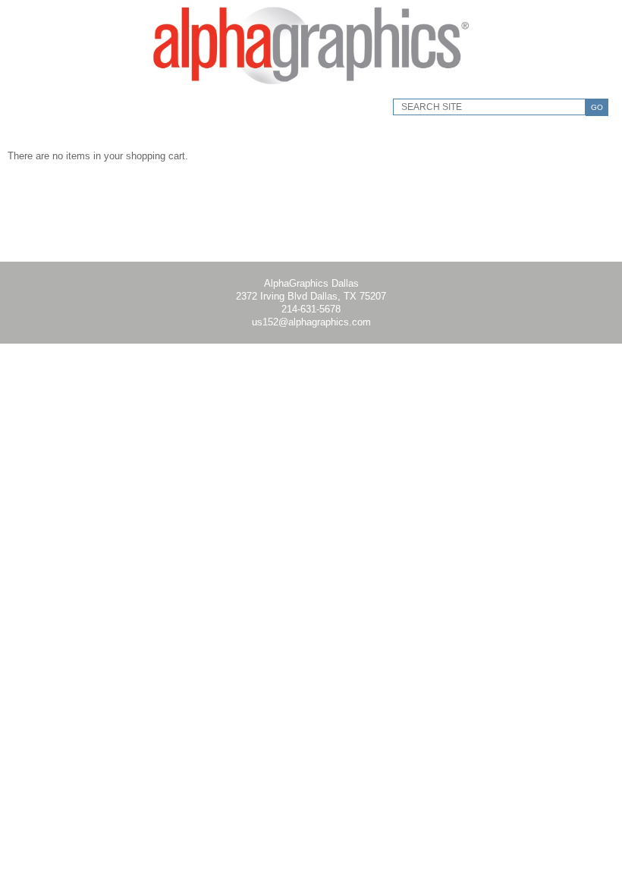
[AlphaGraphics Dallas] (311, 87)
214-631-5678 (311, 309)
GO (597, 107)
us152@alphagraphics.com (311, 322)
